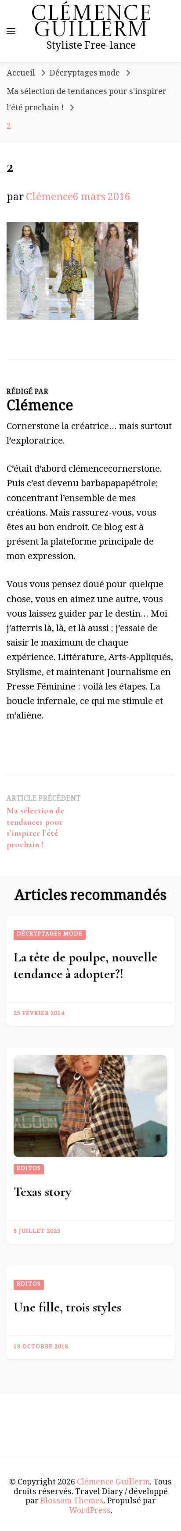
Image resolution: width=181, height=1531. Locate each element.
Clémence (49, 198)
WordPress (90, 1511)
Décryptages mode (85, 74)
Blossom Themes (72, 1502)
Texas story (42, 1192)
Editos (29, 1169)
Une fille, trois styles (67, 1307)
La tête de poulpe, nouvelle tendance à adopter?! (85, 965)
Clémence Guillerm (91, 22)
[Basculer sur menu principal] (11, 31)
